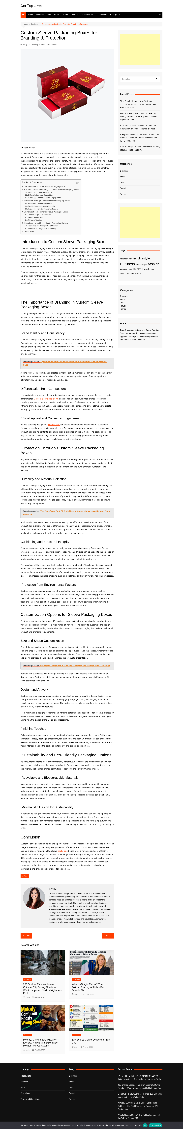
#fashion (124, 259)
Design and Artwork (35, 217)
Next (106, 936)
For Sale (24, 1088)
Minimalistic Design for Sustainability (42, 229)
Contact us (102, 15)
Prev (28, 936)
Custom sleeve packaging (46, 398)
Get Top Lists (31, 6)
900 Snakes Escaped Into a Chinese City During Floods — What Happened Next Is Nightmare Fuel (138, 116)
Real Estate (26, 1076)
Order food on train (127, 273)
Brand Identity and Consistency (40, 192)
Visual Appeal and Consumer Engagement (44, 198)
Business (40, 15)
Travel (123, 188)
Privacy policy (155, 1125)
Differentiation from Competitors (40, 195)
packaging (63, 851)
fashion (153, 264)
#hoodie (132, 259)
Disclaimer (25, 1093)
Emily (25, 45)
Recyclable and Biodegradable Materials (43, 226)
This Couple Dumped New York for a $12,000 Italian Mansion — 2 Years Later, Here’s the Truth (138, 104)
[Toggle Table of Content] (76, 183)
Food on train (126, 269)
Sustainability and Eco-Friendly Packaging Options (46, 223)
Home (30, 15)
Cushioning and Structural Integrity (41, 206)
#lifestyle (143, 258)
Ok (145, 1125)
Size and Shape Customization (39, 215)
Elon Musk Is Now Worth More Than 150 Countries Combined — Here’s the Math (138, 127)
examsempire (141, 265)
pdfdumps (138, 273)
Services (24, 1082)
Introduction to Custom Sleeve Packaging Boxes (45, 186)
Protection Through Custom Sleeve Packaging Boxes (47, 201)
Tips (49, 15)
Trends (65, 15)
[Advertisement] (140, 49)
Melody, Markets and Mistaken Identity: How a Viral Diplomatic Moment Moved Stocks (40, 1042)
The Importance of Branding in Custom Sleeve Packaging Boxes (51, 189)
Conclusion (29, 231)
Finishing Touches (35, 220)
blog (26, 876)
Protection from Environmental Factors (43, 209)
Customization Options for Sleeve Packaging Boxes (46, 212)
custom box (54, 424)
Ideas (56, 15)
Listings (74, 15)
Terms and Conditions (30, 1099)
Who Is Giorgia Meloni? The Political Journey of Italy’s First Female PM (88, 987)
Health (137, 269)
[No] (180, 1125)
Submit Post (87, 15)
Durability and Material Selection (40, 203)
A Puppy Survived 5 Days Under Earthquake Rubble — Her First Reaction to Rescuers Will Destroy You (139, 137)
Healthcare (148, 269)
